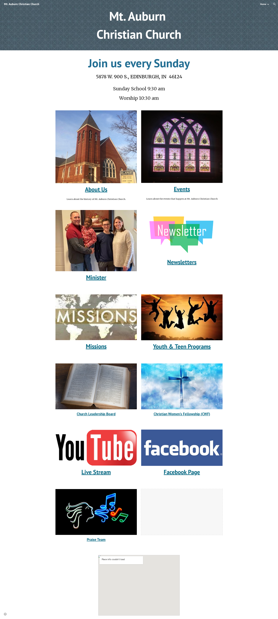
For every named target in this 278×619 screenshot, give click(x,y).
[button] (274, 4)
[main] (139, 25)
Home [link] (263, 4)
